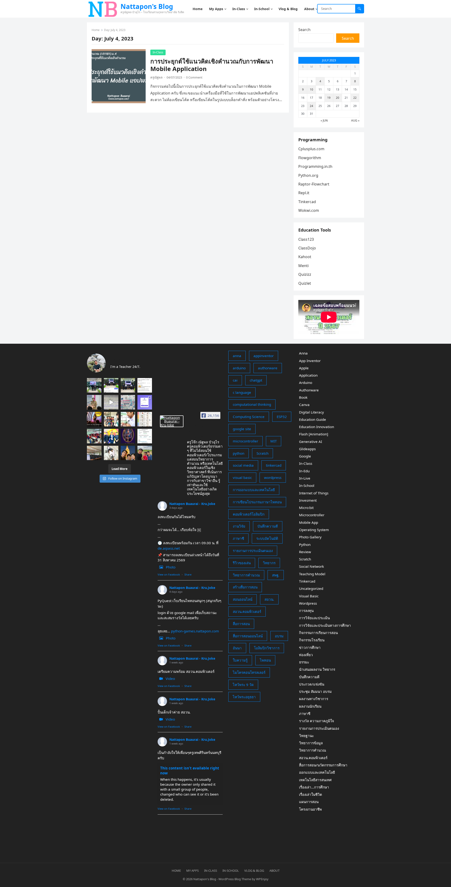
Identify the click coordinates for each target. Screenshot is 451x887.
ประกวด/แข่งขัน (311, 684)
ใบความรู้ (240, 660)
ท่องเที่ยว (306, 654)
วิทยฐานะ (306, 735)
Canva (304, 404)
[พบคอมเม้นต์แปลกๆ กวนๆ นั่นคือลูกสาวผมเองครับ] (111, 385)
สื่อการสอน (241, 623)
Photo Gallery (310, 537)
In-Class (158, 52)
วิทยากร (269, 562)
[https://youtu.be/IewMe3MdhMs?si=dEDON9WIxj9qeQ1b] (94, 419)
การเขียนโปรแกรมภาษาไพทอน (257, 502)
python (238, 453)
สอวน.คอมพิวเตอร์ (247, 611)
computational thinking (252, 404)
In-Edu (304, 471)
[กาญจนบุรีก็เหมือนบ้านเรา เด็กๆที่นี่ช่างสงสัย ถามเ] (94, 453)
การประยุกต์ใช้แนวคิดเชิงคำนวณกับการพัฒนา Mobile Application (211, 65)
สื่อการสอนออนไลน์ (248, 636)
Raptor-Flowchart (313, 184)
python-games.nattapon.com (195, 631)
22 (355, 98)
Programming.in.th (315, 166)
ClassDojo (307, 248)
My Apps (192, 870)
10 (311, 89)
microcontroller (245, 441)
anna (237, 355)
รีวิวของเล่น (242, 562)
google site (242, 428)
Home (96, 30)
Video (170, 678)
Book (303, 397)
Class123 (306, 239)
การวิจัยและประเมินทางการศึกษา (325, 625)
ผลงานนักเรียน (310, 706)
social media (243, 465)
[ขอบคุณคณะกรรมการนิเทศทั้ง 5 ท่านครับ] (128, 385)
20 (337, 98)
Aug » (355, 120)
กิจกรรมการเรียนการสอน (318, 632)
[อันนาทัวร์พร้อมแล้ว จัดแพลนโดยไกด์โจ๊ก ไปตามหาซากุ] (144, 419)
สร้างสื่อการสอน (245, 587)
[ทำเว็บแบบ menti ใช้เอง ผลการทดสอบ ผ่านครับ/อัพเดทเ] (144, 402)
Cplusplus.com (311, 148)
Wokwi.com (308, 210)
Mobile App (308, 522)
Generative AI (310, 441)
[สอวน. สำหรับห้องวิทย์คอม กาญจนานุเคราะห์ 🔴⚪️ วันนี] (94, 436)
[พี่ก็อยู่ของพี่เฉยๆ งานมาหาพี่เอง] (94, 385)
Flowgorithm (309, 157)
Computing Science (248, 416)
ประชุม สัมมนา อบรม (315, 691)
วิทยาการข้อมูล (311, 743)
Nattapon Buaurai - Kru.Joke (192, 503)
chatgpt (256, 380)
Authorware (309, 390)
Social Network (311, 566)
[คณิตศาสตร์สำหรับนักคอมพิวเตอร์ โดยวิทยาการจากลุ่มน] (128, 402)
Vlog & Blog (254, 870)
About (274, 870)
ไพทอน (265, 660)
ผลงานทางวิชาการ (313, 698)
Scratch (262, 453)
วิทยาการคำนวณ (246, 575)
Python (305, 544)
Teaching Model (312, 574)
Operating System (314, 529)
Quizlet (304, 283)
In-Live (304, 478)
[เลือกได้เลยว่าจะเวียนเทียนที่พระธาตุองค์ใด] (128, 453)
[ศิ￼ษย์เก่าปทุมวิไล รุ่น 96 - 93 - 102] (111, 436)
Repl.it (303, 192)
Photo (170, 567)
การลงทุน (306, 610)
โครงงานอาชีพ (310, 809)
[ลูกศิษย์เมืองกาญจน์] (111, 419)
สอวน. (269, 599)
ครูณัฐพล (156, 77)
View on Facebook (169, 574)
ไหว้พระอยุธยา (244, 696)
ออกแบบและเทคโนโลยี (317, 772)
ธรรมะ (304, 662)
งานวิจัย (239, 526)
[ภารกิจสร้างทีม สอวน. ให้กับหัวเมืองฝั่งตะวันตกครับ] (111, 453)
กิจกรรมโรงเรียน (311, 640)
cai (235, 380)
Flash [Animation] (313, 434)
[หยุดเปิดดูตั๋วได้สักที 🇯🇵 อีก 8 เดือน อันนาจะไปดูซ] (144, 436)
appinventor (263, 355)
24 (311, 106)
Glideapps (307, 448)
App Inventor (310, 360)
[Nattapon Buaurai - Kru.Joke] (171, 421)
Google (305, 456)
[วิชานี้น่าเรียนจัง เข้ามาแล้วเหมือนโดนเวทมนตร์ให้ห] (128, 436)
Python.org (308, 175)
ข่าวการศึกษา (310, 647)
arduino (239, 368)
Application (308, 375)
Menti (303, 265)
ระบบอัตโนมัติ (267, 538)
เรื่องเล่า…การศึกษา (314, 787)
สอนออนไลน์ (242, 599)
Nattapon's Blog (147, 6)
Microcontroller (311, 514)
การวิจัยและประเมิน (314, 617)
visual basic (242, 477)
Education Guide (312, 419)
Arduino (305, 382)
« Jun (324, 120)
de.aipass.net (169, 548)
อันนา (237, 648)
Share (187, 574)
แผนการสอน (309, 801)
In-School (306, 485)
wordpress (272, 477)
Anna (303, 353)
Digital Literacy (311, 412)
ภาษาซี (238, 538)
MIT (273, 441)
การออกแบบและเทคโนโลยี (254, 489)
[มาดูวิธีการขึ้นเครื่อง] (144, 453)
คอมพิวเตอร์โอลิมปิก (248, 514)
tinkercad (273, 465)
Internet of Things (313, 493)
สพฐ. (275, 575)
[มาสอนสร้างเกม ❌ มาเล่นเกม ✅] (111, 402)
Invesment (308, 500)
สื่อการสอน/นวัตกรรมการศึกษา (323, 765)
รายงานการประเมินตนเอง (253, 550)
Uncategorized (311, 588)
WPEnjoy (262, 879)
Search (304, 29)
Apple (304, 368)
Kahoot (304, 256)
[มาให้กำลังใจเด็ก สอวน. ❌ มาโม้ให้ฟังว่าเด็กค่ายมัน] (94, 402)
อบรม (279, 636)
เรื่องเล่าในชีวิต (310, 794)
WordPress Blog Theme (234, 879)
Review (305, 551)
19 (328, 98)
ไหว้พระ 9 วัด (243, 684)
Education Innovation (316, 426)
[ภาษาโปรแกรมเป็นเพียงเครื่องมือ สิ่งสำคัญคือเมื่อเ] (128, 419)
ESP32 (282, 416)
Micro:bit (306, 507)
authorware (267, 368)
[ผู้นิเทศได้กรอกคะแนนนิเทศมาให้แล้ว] (144, 385)
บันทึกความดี (267, 526)
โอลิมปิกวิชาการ (267, 648)
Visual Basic (309, 596)
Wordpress (308, 603)
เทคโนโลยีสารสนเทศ (315, 779)
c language (242, 392)
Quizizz (304, 274)
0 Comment (194, 77)
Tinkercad (307, 201)
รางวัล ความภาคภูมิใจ (316, 720)
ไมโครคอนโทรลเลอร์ (249, 672)
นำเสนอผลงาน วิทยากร (317, 669)
